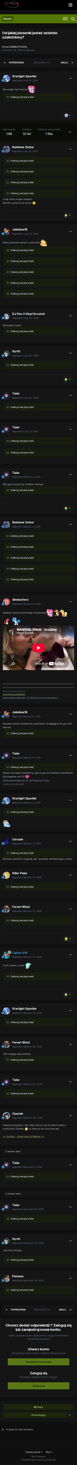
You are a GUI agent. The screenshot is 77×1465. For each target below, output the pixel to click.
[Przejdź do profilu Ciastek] (6, 1115)
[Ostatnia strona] (72, 62)
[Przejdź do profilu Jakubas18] (6, 231)
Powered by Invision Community (38, 1459)
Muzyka (30, 50)
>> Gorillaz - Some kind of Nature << (23, 1136)
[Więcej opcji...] (70, 78)
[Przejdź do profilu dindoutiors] (6, 601)
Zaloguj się (38, 1385)
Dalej (64, 62)
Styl (48, 1452)
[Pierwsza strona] (4, 62)
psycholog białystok (14, 694)
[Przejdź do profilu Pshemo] (6, 1278)
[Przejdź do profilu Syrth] (6, 353)
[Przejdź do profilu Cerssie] (6, 841)
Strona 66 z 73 (42, 62)
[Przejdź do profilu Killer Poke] (6, 875)
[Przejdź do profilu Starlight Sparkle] (6, 78)
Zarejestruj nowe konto (38, 1361)
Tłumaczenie (33, 1452)
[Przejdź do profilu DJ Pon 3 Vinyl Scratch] (6, 316)
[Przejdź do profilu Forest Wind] (6, 909)
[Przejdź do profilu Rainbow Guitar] (6, 149)
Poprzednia (16, 62)
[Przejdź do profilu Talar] (6, 395)
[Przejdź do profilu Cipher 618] (6, 954)
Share (39, 1407)
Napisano (25, 80)
